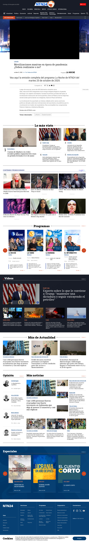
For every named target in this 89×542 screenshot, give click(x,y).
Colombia (69, 142)
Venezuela (45, 154)
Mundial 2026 (58, 17)
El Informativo (70, 253)
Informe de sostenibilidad (62, 517)
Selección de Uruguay (52, 430)
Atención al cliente (61, 512)
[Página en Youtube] (84, 511)
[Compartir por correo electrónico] (51, 85)
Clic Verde (41, 510)
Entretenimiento (61, 13)
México (4, 525)
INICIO (24, 9)
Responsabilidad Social (61, 510)
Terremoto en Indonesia (8, 356)
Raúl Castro (19, 17)
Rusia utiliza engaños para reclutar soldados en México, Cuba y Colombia (17, 400)
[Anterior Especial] (5, 474)
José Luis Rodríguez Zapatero (32, 17)
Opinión (83, 13)
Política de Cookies (42, 540)
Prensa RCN (59, 527)
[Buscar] (87, 13)
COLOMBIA (30, 9)
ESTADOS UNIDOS (52, 9)
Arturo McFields (15, 395)
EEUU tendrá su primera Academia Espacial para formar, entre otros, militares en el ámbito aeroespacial (12, 324)
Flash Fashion (49, 512)
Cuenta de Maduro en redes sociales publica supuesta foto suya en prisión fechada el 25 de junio (21, 154)
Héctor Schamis (17, 439)
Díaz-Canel (44, 17)
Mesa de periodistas (41, 522)
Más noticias (35, 375)
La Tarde (30, 253)
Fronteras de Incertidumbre (19, 485)
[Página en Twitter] (80, 511)
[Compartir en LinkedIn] (49, 85)
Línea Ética (59, 525)
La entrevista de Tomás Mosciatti (42, 516)
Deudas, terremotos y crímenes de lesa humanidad (17, 434)
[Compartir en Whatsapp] (53, 85)
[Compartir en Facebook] (45, 85)
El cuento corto (69, 485)
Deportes (36, 13)
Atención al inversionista (62, 515)
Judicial (29, 13)
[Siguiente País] (85, 18)
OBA (58, 530)
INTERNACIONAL (62, 9)
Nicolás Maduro (11, 149)
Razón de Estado (42, 525)
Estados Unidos (6, 320)
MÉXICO (44, 9)
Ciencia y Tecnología (52, 13)
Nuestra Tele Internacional (44, 13)
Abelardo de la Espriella (72, 154)
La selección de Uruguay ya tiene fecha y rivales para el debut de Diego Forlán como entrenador (55, 436)
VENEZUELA (37, 9)
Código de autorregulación (62, 520)
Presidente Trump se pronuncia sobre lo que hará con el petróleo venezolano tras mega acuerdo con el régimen (52, 147)
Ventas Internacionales (62, 522)
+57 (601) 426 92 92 (80, 518)
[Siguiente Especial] (84, 474)
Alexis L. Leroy (16, 423)
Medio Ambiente (15, 412)
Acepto (79, 538)
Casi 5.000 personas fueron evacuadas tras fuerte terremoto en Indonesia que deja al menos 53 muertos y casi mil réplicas (16, 362)
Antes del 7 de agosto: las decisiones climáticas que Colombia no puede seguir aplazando (17, 417)
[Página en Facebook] (74, 511)
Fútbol (68, 430)
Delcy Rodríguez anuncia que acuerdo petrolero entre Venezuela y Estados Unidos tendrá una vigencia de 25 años (52, 159)
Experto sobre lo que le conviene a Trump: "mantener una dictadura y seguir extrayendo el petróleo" (64, 295)
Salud (69, 13)
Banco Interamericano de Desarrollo (39, 356)
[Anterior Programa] (5, 250)
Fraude (47, 320)
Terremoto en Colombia (32, 430)
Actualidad (9, 13)
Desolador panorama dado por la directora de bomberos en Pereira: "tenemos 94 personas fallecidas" (36, 436)
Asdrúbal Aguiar (15, 380)
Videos (8, 278)
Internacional (5, 530)
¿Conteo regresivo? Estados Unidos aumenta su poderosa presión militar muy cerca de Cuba (16, 266)
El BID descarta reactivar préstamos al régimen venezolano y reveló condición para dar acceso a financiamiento (43, 363)
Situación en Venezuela (16, 430)
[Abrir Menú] (4, 13)
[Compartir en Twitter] (47, 85)
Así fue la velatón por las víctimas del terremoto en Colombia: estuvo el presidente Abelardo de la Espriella (71, 266)
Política (16, 13)
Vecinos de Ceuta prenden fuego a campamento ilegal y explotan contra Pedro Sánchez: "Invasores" (33, 324)
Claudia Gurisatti (46, 114)
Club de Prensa (49, 510)
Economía (23, 13)
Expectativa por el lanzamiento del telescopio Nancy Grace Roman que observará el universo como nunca (35, 266)
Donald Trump (46, 142)
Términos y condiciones (51, 537)
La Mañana (50, 253)
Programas (76, 13)
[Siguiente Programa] (84, 250)
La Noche (16, 61)
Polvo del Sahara (64, 356)
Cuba (51, 17)
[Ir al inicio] (9, 508)
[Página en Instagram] (77, 511)
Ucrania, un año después (44, 485)
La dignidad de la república (15, 384)
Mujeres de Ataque (48, 522)
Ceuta (25, 320)
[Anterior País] (85, 17)
